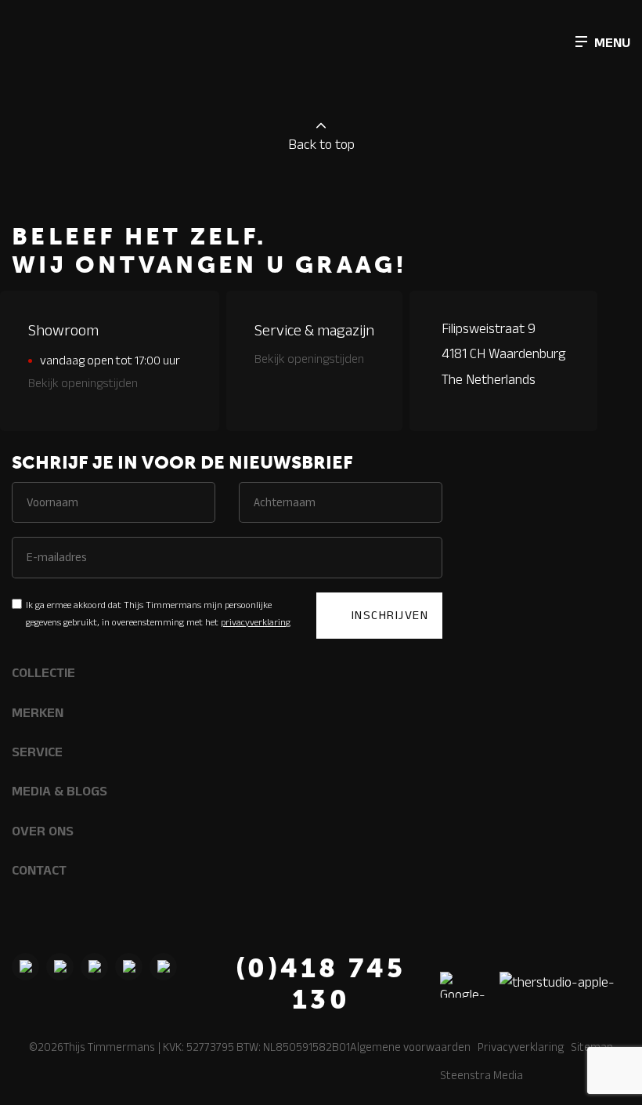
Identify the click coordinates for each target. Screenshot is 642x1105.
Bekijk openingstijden (83, 382)
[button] (602, 41)
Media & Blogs (59, 791)
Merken (37, 712)
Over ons (43, 831)
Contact (39, 870)
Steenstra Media (481, 1074)
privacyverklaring (255, 622)
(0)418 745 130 (321, 984)
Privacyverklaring (521, 1046)
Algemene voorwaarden (410, 1046)
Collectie (43, 672)
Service (37, 751)
